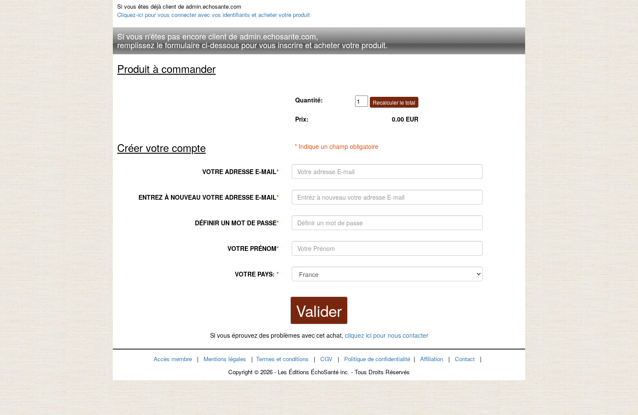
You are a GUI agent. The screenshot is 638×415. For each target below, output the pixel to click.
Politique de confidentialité (377, 359)
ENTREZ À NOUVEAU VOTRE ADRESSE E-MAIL (208, 197)
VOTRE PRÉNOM (253, 248)
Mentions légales (225, 359)
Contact (465, 359)
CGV (326, 359)
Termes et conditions (282, 359)
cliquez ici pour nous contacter (386, 335)
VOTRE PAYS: (257, 274)
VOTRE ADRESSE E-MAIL (240, 171)
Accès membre (173, 359)
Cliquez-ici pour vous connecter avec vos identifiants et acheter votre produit (213, 14)
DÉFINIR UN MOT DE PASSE (237, 222)
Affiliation (431, 359)
